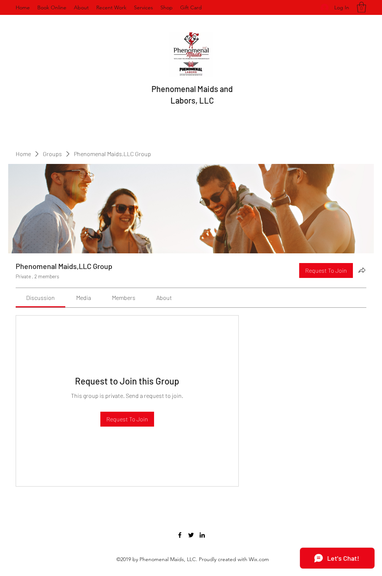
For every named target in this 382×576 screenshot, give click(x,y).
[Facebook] (180, 535)
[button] (361, 7)
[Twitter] (191, 535)
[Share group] (361, 270)
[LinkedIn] (202, 535)
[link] (40, 297)
